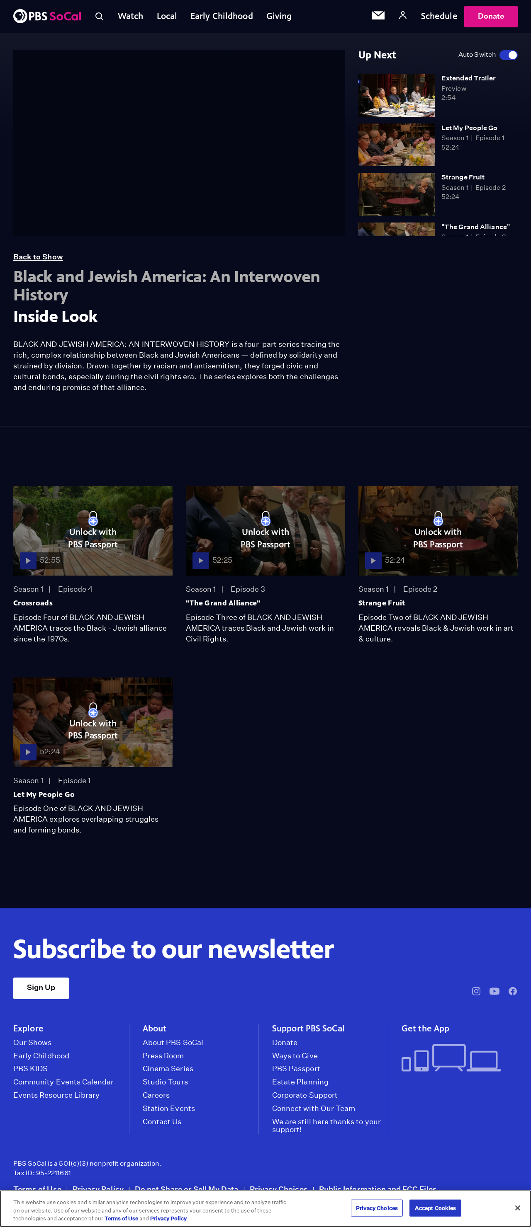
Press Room (163, 1056)
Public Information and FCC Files (378, 1189)
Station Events (169, 1108)
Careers (156, 1095)
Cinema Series (168, 1069)
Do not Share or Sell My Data (187, 1189)
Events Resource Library (56, 1095)
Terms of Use (37, 1189)
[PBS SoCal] (47, 16)
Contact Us (162, 1122)
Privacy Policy (98, 1189)
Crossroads (33, 602)
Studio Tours (165, 1082)
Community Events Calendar (63, 1082)
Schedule (439, 16)
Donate (491, 16)
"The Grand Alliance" (475, 227)
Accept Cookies (435, 1207)
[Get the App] (456, 1058)
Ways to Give (295, 1056)
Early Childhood (221, 16)
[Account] (403, 16)
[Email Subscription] (378, 17)
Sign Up (41, 987)
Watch (131, 16)
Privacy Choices (279, 1189)
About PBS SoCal (173, 1042)
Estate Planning (300, 1082)
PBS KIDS (30, 1069)
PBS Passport (296, 1069)
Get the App (425, 1028)
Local (167, 16)
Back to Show (38, 256)
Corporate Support (305, 1095)
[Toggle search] (99, 16)
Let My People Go (469, 128)
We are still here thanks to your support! (326, 1126)
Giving (279, 16)
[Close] (518, 1208)
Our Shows (32, 1042)
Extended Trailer (468, 78)
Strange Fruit (463, 177)
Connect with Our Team (313, 1108)
